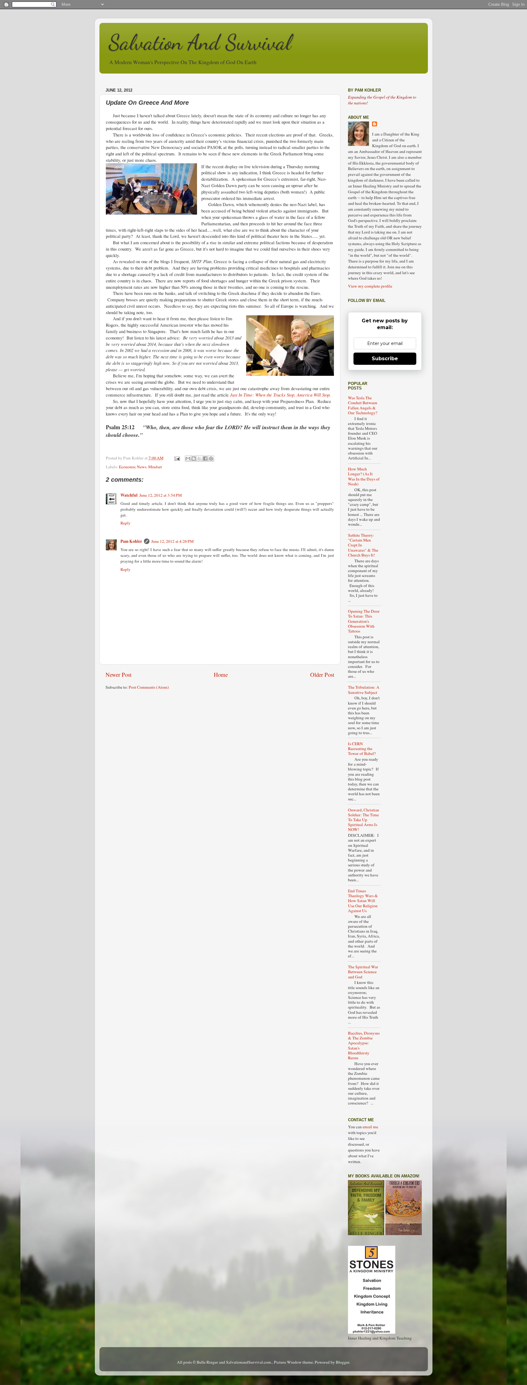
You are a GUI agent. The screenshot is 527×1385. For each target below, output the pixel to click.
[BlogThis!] (194, 458)
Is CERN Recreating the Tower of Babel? (362, 748)
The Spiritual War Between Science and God (363, 971)
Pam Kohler (131, 541)
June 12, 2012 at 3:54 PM (160, 495)
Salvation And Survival (200, 42)
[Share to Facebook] (205, 458)
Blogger (342, 1362)
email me (370, 1126)
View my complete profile (370, 286)
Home (221, 674)
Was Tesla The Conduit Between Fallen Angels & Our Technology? (362, 405)
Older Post (322, 674)
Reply (125, 523)
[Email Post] (177, 458)
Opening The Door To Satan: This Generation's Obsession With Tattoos (364, 621)
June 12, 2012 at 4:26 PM (172, 541)
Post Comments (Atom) (149, 687)
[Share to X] (199, 458)
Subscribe (385, 358)
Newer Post (118, 674)
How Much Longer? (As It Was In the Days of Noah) (364, 476)
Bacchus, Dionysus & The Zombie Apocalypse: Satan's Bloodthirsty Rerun (364, 1045)
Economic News (132, 467)
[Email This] (188, 458)
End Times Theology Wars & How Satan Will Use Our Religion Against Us (363, 900)
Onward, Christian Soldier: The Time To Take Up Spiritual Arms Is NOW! (363, 819)
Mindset (155, 467)
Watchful (129, 495)
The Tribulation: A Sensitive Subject (363, 689)
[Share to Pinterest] (211, 458)
